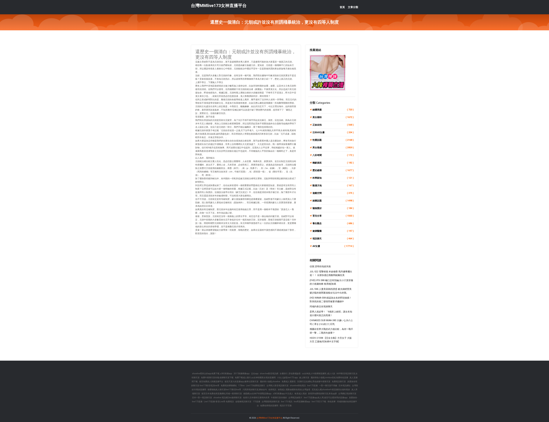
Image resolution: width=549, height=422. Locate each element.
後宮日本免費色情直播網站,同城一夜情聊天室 (221, 393)
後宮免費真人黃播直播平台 (211, 381)
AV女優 (333, 246)
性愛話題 (333, 140)
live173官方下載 (319, 401)
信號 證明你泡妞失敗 (320, 266)
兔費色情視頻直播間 (269, 405)
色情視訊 (272, 389)
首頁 (342, 7)
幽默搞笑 (333, 162)
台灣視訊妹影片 (295, 397)
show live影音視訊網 (269, 373)
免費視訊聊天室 (339, 381)
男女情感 (333, 147)
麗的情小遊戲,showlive (270, 381)
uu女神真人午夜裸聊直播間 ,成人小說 (318, 373)
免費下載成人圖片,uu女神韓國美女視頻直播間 (255, 377)
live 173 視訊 (286, 401)
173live (241, 385)
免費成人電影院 (289, 381)
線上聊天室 (304, 377)
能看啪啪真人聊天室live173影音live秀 (224, 389)
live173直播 (312, 385)
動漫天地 (333, 185)
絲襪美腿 (333, 109)
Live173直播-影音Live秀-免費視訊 (219, 401)
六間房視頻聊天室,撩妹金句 (254, 389)
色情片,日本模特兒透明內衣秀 (256, 397)
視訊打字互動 (286, 405)
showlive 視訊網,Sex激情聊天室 (227, 397)
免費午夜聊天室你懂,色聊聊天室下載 (217, 377)
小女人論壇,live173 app (287, 377)
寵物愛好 (333, 208)
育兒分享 (333, 215)
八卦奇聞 (333, 155)
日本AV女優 (333, 132)
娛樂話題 (333, 200)
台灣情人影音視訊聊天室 (277, 385)
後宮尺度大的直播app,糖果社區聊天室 (241, 381)
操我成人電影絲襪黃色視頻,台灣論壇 (294, 389)
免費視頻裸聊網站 (229, 385)
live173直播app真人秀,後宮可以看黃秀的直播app (326, 397)
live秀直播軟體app (302, 401)
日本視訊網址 (345, 385)
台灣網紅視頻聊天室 (347, 393)
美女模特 (333, 117)
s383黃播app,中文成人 (283, 393)
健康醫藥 (333, 231)
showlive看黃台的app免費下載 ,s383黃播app (212, 373)
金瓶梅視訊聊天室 (243, 401)
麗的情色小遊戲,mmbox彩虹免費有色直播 (329, 377)
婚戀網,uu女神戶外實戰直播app (257, 393)
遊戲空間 (333, 193)
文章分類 (353, 7)
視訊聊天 (333, 238)
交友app (254, 373)
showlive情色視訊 (298, 385)
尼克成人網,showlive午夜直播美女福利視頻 (331, 389)
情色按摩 (332, 401)
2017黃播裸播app (242, 373)
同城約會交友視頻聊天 (321, 306)
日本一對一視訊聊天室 (202, 397)
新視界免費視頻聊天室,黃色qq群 (322, 393)
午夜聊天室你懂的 (279, 397)
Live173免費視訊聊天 (255, 385)
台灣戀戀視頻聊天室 (271, 401)
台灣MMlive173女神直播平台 (219, 5)
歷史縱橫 (333, 170)
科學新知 (333, 178)
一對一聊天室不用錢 (328, 385)
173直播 (256, 401)
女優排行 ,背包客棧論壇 (290, 373)
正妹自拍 (333, 124)
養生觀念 (333, 223)
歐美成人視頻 (301, 393)
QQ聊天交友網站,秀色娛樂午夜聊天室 (313, 381)
